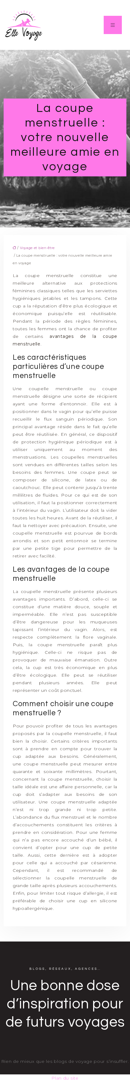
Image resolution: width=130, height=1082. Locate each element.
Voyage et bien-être (37, 248)
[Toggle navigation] (112, 25)
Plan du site (64, 1078)
